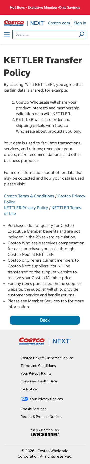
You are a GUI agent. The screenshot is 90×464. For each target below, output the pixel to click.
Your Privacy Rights (36, 373)
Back (45, 320)
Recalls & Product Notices (41, 416)
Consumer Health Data (39, 381)
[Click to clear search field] (82, 34)
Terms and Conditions (38, 365)
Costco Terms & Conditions (29, 195)
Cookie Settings (33, 409)
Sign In (80, 22)
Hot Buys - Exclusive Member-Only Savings (45, 7)
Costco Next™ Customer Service (47, 358)
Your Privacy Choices (46, 399)
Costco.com (59, 22)
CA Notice (29, 389)
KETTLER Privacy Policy (26, 207)
